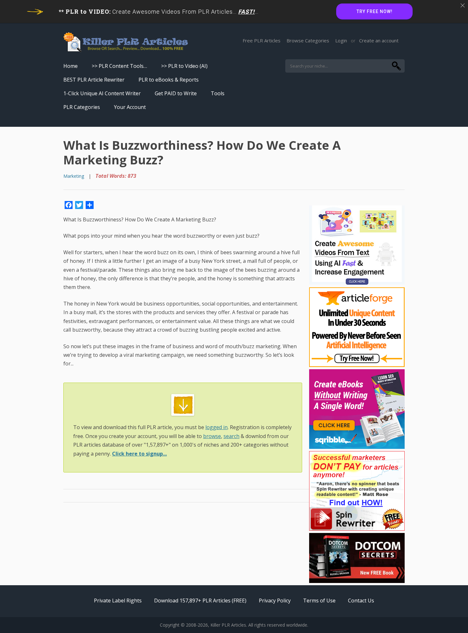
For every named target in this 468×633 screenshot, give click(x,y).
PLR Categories (81, 107)
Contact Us (361, 600)
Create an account (379, 40)
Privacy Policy (275, 600)
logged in (216, 427)
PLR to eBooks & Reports (168, 79)
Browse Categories (308, 40)
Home (70, 65)
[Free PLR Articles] (125, 42)
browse (212, 436)
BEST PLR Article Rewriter (93, 79)
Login (341, 40)
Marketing (73, 176)
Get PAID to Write (176, 93)
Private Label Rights (118, 600)
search (231, 436)
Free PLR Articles (261, 40)
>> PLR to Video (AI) (184, 65)
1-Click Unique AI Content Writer (102, 93)
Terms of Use (319, 600)
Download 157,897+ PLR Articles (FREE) (200, 600)
